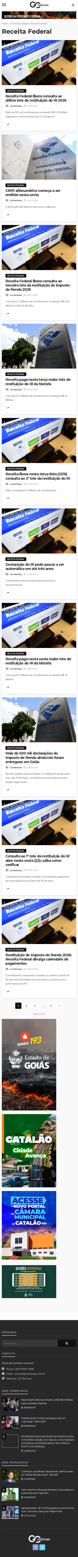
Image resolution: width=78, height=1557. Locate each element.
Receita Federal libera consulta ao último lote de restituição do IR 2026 (35, 98)
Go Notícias (16, 106)
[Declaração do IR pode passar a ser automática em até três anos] (39, 530)
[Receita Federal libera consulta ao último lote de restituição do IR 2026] (39, 62)
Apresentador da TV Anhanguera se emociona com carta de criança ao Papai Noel (47, 1509)
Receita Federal (15, 91)
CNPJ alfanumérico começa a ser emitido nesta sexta (32, 193)
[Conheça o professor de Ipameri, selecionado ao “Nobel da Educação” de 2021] (10, 1476)
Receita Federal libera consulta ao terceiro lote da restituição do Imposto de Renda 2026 (37, 285)
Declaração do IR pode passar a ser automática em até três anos (34, 566)
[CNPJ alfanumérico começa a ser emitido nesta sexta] (39, 157)
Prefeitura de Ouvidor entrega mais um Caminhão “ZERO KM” (43, 1420)
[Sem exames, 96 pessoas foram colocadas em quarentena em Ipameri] (10, 1494)
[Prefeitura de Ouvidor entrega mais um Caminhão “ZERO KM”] (10, 1422)
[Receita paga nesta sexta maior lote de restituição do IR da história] (39, 625)
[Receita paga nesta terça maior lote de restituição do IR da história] (39, 346)
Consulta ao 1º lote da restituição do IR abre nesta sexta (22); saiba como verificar (37, 860)
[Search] (73, 5)
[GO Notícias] (38, 1538)
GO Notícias (25, 1378)
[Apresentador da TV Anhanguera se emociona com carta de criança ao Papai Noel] (10, 1512)
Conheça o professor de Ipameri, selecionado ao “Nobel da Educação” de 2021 (47, 1473)
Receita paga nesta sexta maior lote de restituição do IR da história (38, 661)
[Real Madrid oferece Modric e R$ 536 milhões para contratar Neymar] (10, 1404)
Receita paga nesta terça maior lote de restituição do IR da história (37, 382)
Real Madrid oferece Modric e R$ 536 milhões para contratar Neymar (47, 1401)
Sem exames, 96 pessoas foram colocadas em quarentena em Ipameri (47, 1491)
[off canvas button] (4, 5)
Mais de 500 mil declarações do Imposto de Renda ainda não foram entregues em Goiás (34, 757)
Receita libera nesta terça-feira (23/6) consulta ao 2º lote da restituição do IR (37, 476)
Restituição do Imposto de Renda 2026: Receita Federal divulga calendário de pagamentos (38, 959)
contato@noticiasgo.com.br (29, 1373)
